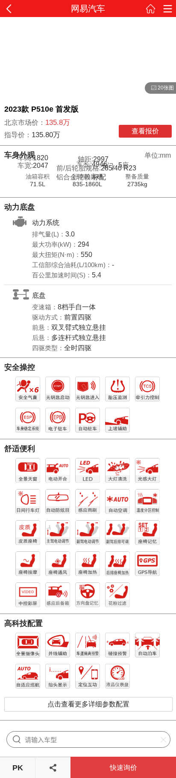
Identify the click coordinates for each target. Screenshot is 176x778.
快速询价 (123, 767)
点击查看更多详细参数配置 (88, 704)
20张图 (159, 88)
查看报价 (145, 131)
